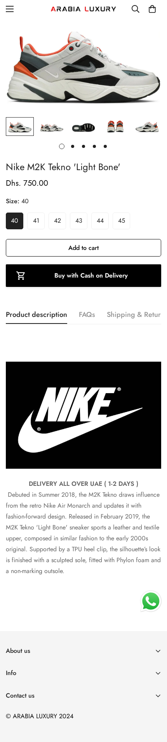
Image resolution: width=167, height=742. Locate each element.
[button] (152, 9)
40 (14, 220)
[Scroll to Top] (153, 701)
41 (36, 220)
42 (57, 220)
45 (121, 220)
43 (78, 220)
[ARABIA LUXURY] (83, 9)
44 (100, 220)
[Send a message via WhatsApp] (151, 601)
